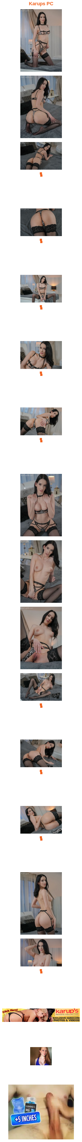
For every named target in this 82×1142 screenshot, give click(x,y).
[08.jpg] (41, 506)
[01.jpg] (41, 41)
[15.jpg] (41, 971)
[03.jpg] (41, 174)
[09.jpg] (41, 572)
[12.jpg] (41, 772)
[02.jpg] (41, 108)
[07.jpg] (41, 440)
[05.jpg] (41, 307)
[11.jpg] (41, 705)
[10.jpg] (41, 639)
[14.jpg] (41, 904)
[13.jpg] (41, 838)
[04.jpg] (41, 241)
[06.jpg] (41, 373)
